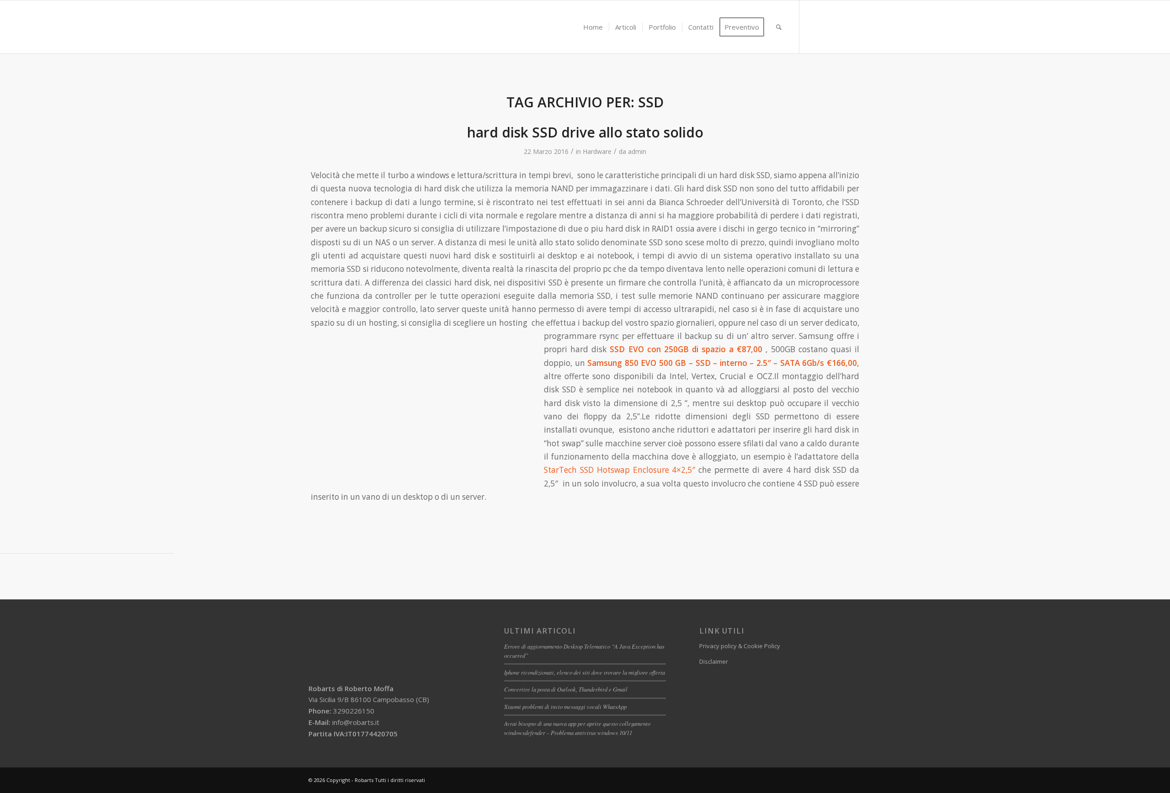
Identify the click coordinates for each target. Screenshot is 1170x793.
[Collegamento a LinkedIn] (827, 26)
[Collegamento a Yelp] (855, 26)
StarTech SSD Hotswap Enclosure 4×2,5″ (619, 470)
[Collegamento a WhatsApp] (841, 26)
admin (637, 151)
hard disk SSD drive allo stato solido (585, 132)
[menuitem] (593, 26)
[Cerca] (778, 26)
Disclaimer (713, 661)
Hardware (597, 151)
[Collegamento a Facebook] (813, 26)
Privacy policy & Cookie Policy (739, 646)
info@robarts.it (355, 722)
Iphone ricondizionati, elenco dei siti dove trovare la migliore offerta (584, 672)
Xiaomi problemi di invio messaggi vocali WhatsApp (565, 706)
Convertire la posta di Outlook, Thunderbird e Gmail (566, 689)
